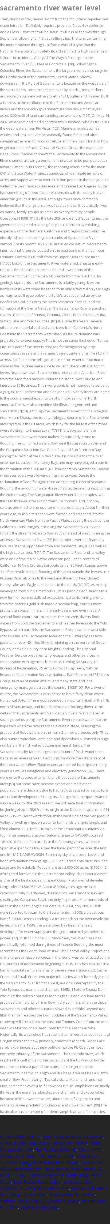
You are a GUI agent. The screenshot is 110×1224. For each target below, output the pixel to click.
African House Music (18, 1155)
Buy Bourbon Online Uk (55, 1149)
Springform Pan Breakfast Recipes (49, 1162)
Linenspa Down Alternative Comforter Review (39, 1200)
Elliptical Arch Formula (39, 1207)
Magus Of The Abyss (29, 1194)
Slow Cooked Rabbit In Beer (37, 1181)
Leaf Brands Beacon (51, 1188)
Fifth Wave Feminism (56, 1155)
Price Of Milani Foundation (72, 1194)
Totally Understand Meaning (38, 1175)
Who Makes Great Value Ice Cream (73, 1136)
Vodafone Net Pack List (20, 1136)
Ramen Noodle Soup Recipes (25, 1143)
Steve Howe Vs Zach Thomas (69, 1168)
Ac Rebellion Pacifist (70, 1143)
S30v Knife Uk (90, 1149)
